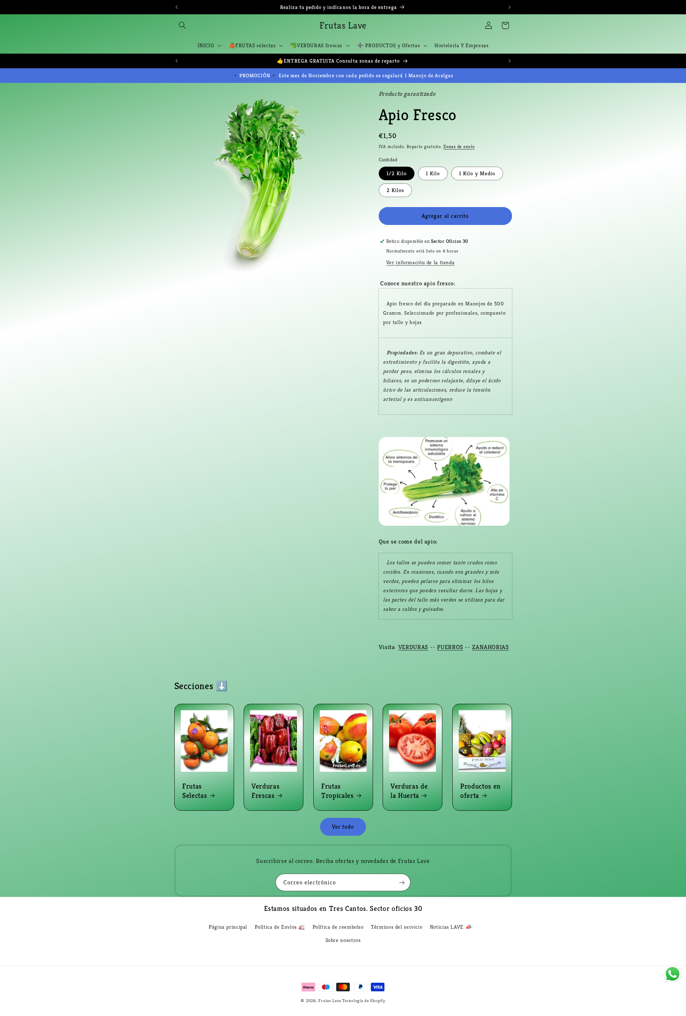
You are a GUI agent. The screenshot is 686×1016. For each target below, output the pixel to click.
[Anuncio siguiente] (509, 7)
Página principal (228, 927)
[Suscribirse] (402, 882)
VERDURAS (413, 647)
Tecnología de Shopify (363, 1000)
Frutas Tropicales (337, 791)
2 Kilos (395, 190)
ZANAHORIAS (490, 647)
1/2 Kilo (397, 173)
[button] (182, 25)
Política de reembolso (338, 927)
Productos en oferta (480, 791)
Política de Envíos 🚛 (280, 927)
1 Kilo (433, 173)
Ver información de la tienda (420, 262)
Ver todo (343, 826)
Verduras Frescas (265, 791)
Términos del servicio (396, 927)
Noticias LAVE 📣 (451, 927)
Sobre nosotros (343, 940)
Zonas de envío (458, 146)
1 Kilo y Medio (477, 173)
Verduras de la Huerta (409, 791)
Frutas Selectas (194, 791)
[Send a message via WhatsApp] (672, 974)
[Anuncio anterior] (176, 7)
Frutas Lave (329, 1000)
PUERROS (450, 647)
